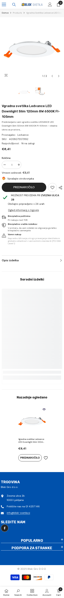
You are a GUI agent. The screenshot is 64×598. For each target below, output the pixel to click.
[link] (52, 187)
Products (17, 12)
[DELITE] (59, 187)
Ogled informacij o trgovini (23, 210)
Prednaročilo (24, 187)
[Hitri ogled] (44, 409)
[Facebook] (4, 528)
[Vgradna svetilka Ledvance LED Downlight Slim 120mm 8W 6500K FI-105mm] (32, 421)
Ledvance (23, 134)
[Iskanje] (14, 4)
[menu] (4, 4)
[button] (52, 76)
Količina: (6, 158)
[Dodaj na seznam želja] (46, 458)
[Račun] (50, 4)
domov (5, 12)
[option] (32, 49)
